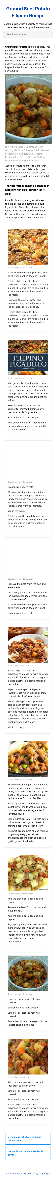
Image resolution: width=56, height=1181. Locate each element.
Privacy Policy (30, 1173)
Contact (17, 1173)
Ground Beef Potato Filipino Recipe (28, 12)
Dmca (9, 1173)
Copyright (44, 1173)
